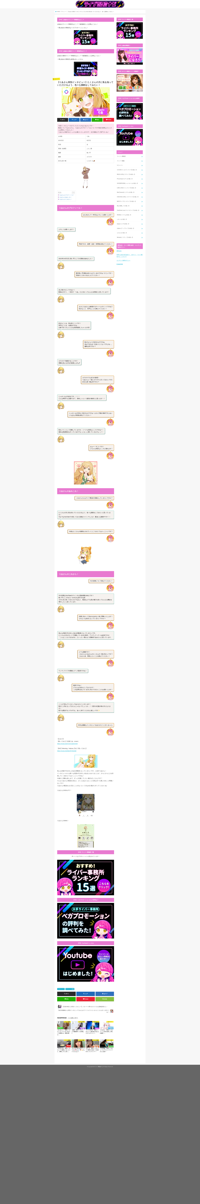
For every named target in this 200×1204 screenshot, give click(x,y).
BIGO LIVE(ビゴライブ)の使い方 (126, 174)
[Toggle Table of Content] (72, 192)
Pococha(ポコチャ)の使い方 (125, 178)
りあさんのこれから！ (65, 199)
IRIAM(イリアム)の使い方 (124, 215)
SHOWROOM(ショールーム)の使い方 (127, 183)
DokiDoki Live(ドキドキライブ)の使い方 (128, 210)
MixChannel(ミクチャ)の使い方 (125, 192)
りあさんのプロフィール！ (66, 195)
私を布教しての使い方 (123, 205)
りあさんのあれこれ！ (65, 197)
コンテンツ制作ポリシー (123, 260)
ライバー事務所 (121, 156)
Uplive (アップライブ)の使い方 (125, 228)
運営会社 (119, 251)
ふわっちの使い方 (122, 219)
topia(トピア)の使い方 (123, 224)
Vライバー (61, 989)
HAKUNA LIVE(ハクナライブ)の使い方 (128, 196)
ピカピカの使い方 (122, 232)
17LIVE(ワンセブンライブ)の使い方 (127, 169)
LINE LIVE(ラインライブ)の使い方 (126, 188)
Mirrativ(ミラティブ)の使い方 (125, 237)
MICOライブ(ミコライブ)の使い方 (126, 201)
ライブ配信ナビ (99, 1066)
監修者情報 (120, 264)
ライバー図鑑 (70, 989)
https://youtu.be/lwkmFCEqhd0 (66, 751)
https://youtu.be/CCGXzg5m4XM (67, 744)
